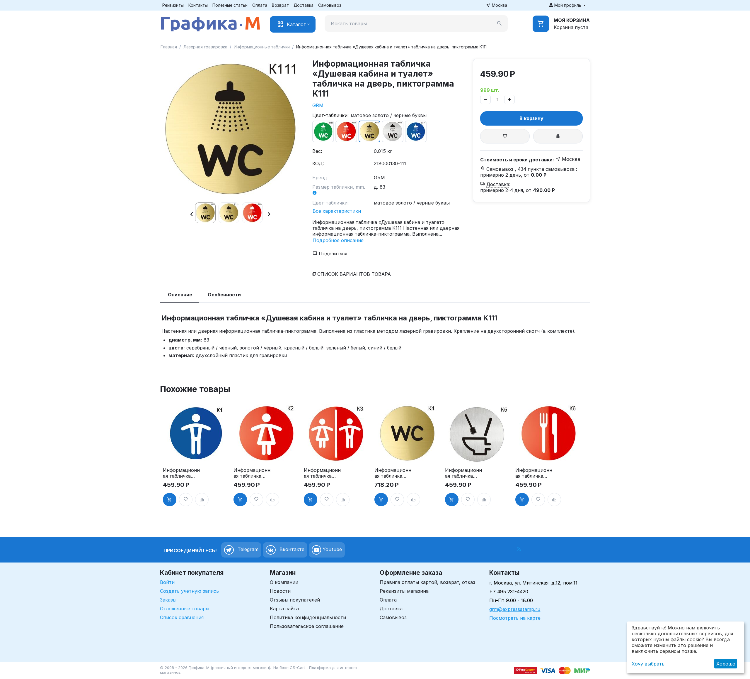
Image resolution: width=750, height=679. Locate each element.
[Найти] (499, 23)
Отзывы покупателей (295, 600)
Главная (169, 46)
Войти (167, 582)
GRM (317, 105)
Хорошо (725, 664)
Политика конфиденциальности (308, 617)
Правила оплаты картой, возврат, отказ (427, 582)
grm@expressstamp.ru (514, 609)
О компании (284, 582)
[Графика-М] (210, 23)
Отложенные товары (184, 609)
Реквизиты (173, 5)
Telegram (247, 549)
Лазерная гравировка (205, 46)
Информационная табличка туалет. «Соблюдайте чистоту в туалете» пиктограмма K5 (463, 473)
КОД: (318, 163)
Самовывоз (329, 5)
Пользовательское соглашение (307, 626)
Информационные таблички (262, 46)
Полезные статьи (230, 5)
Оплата (259, 5)
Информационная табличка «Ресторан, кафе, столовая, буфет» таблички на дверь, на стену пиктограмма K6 (534, 473)
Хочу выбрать (648, 664)
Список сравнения (182, 617)
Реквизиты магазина (404, 591)
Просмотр (195, 455)
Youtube (331, 549)
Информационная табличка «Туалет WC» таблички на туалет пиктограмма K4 (392, 473)
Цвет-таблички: (330, 115)
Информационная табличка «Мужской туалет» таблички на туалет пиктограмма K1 (181, 473)
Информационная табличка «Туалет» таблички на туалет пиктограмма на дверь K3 (322, 473)
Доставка (303, 5)
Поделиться (332, 253)
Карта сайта (284, 609)
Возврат (280, 5)
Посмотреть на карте (515, 618)
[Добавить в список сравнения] (558, 136)
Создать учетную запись (189, 591)
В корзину (531, 118)
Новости (280, 591)
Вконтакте (291, 549)
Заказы (168, 600)
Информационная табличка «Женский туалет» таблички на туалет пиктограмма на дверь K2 (251, 473)
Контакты (198, 5)
